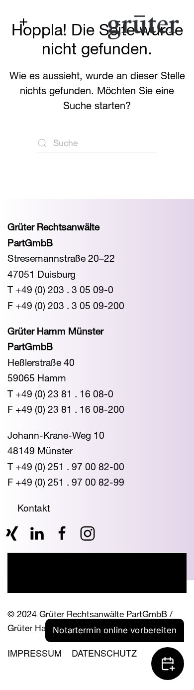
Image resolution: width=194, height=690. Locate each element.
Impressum (34, 652)
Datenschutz (104, 652)
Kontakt (33, 507)
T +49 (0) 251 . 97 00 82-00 (65, 466)
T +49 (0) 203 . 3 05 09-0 (60, 289)
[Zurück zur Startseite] (143, 27)
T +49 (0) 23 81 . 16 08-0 (60, 393)
